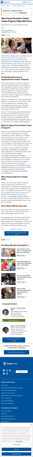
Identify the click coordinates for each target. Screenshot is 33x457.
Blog (8, 5)
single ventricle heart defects (14, 58)
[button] (25, 2)
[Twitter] (4, 374)
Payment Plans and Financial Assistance (12, 395)
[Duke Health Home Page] (10, 363)
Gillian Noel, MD (14, 109)
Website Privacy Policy (7, 403)
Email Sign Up (5, 421)
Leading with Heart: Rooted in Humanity (12, 388)
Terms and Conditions (7, 401)
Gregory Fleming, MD (15, 105)
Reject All (16, 449)
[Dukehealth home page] (4, 2)
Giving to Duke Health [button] (15, 352)
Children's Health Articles (18, 5)
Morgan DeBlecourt (8, 30)
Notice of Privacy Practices (8, 393)
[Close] (31, 425)
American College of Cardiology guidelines (13, 164)
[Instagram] (7, 370)
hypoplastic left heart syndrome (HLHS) (13, 60)
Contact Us (22, 371)
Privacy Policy (19, 441)
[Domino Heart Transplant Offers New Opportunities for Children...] (8, 293)
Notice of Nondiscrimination (8, 390)
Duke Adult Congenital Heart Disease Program (16, 191)
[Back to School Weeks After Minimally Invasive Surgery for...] (8, 279)
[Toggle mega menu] (29, 2)
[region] (16, 440)
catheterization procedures (17, 167)
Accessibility (4, 385)
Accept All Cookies (16, 454)
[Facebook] (4, 370)
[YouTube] (7, 374)
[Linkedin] (10, 370)
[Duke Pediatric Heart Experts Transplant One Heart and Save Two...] (8, 252)
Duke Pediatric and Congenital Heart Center (16, 233)
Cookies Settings (16, 444)
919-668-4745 (23, 13)
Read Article (21, 255)
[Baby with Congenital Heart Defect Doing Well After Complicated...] (8, 265)
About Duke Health (6, 411)
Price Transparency (6, 398)
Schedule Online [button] (13, 320)
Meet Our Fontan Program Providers (14, 340)
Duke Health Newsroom (7, 419)
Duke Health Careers (7, 416)
